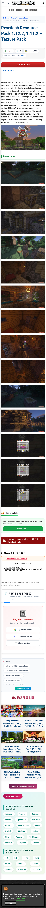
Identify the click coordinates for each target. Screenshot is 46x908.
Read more (20, 898)
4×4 (6, 858)
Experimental (22, 820)
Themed (36, 843)
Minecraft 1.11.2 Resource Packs (17, 666)
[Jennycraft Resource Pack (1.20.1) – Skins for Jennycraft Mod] (34, 737)
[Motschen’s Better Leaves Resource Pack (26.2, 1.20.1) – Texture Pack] (12, 737)
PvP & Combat (34, 837)
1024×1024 (21, 869)
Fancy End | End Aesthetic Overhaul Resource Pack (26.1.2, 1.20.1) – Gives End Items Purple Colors (34, 775)
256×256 (35, 864)
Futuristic (8, 825)
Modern (35, 831)
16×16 (26, 858)
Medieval (21, 831)
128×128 (20, 864)
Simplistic (22, 843)
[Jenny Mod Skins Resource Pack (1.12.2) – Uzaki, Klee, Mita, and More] (12, 711)
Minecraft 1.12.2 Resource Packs (17, 671)
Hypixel (8, 831)
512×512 (8, 869)
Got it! (10, 903)
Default (8, 820)
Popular (19, 837)
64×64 (7, 864)
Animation (9, 814)
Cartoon (22, 814)
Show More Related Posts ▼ (23, 786)
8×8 (15, 858)
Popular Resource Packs (14, 675)
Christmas (35, 814)
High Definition (23, 825)
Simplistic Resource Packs (15, 685)
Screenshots (8, 70)
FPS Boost (36, 820)
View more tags (23, 688)
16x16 (23, 56)
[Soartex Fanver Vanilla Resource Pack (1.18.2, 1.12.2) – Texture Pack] (34, 711)
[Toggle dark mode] (8, 3)
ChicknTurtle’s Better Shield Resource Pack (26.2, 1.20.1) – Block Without (12, 775)
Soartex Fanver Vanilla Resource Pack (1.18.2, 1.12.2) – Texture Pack (34, 723)
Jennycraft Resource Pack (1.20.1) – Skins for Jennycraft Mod (34, 749)
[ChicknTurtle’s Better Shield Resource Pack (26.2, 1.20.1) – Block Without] (12, 762)
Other (7, 837)
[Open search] (43, 3)
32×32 (37, 858)
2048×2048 (36, 869)
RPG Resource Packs (13, 680)
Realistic (8, 843)
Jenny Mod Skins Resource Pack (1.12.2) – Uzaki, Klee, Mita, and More (12, 724)
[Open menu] (3, 3)
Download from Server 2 (16, 558)
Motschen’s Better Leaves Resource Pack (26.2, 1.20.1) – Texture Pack (12, 749)
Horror (37, 825)
